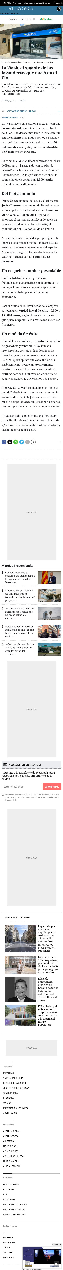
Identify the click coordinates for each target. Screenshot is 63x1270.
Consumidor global (14, 1156)
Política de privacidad (15, 1204)
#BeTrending (10, 1113)
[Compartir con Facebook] (4, 442)
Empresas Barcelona (17, 111)
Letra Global (10, 1146)
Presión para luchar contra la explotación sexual (31, 3)
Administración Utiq (14, 1214)
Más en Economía (17, 917)
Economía (8, 1098)
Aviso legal (9, 1199)
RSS (5, 1194)
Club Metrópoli (11, 1166)
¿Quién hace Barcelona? (16, 1088)
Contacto (8, 1189)
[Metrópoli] (32, 8)
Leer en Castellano (9, 13)
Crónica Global (11, 1131)
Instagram (9, 1242)
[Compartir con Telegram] (21, 442)
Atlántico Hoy (10, 1151)
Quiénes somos (11, 1184)
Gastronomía (10, 1093)
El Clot (32, 111)
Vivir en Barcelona (13, 1078)
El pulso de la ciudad (14, 1083)
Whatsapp (8, 1257)
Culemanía (9, 1141)
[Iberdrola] (46, 19)
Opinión (7, 1103)
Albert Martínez (10, 117)
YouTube (7, 1252)
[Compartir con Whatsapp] (15, 442)
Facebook (8, 1237)
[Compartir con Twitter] (9, 442)
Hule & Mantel (10, 1161)
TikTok (6, 1247)
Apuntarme (52, 786)
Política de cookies (13, 1209)
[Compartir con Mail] (27, 442)
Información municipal (15, 1108)
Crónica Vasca (11, 1136)
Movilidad (8, 1073)
